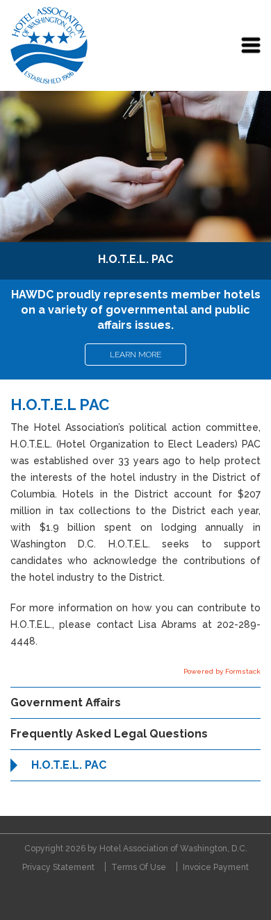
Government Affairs (65, 702)
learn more (135, 354)
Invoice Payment (216, 867)
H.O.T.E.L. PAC (68, 765)
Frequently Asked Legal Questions (109, 733)
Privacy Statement (58, 867)
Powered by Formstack (222, 671)
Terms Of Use (138, 867)
